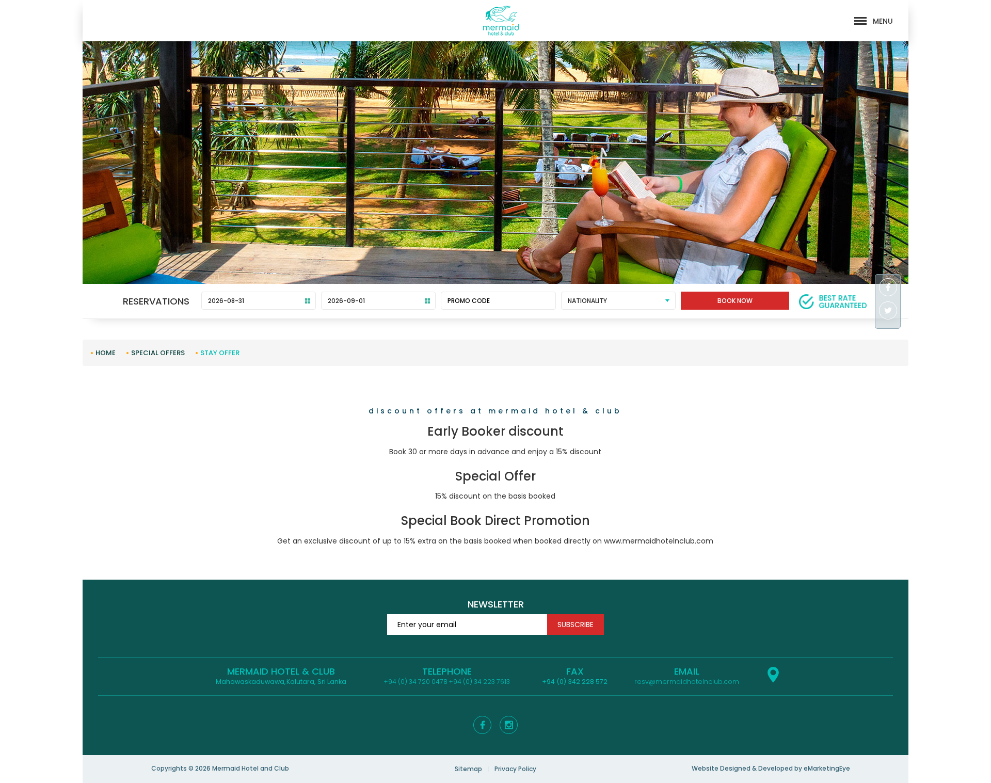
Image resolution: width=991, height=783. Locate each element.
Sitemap (468, 768)
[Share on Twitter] (888, 312)
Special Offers (158, 353)
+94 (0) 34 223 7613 (479, 681)
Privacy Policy (515, 768)
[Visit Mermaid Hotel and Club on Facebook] (482, 725)
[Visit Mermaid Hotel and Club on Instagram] (509, 725)
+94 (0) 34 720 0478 (415, 681)
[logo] (501, 20)
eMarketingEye (827, 768)
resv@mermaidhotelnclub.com (686, 681)
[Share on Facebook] (888, 288)
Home (105, 353)
